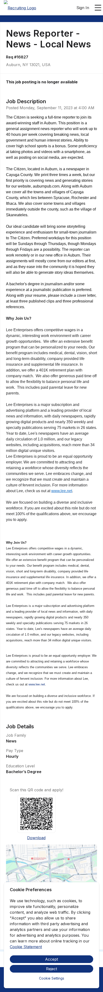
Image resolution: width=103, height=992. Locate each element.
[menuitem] (20, 8)
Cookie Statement (26, 946)
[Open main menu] (98, 7)
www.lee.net (61, 491)
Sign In (82, 7)
